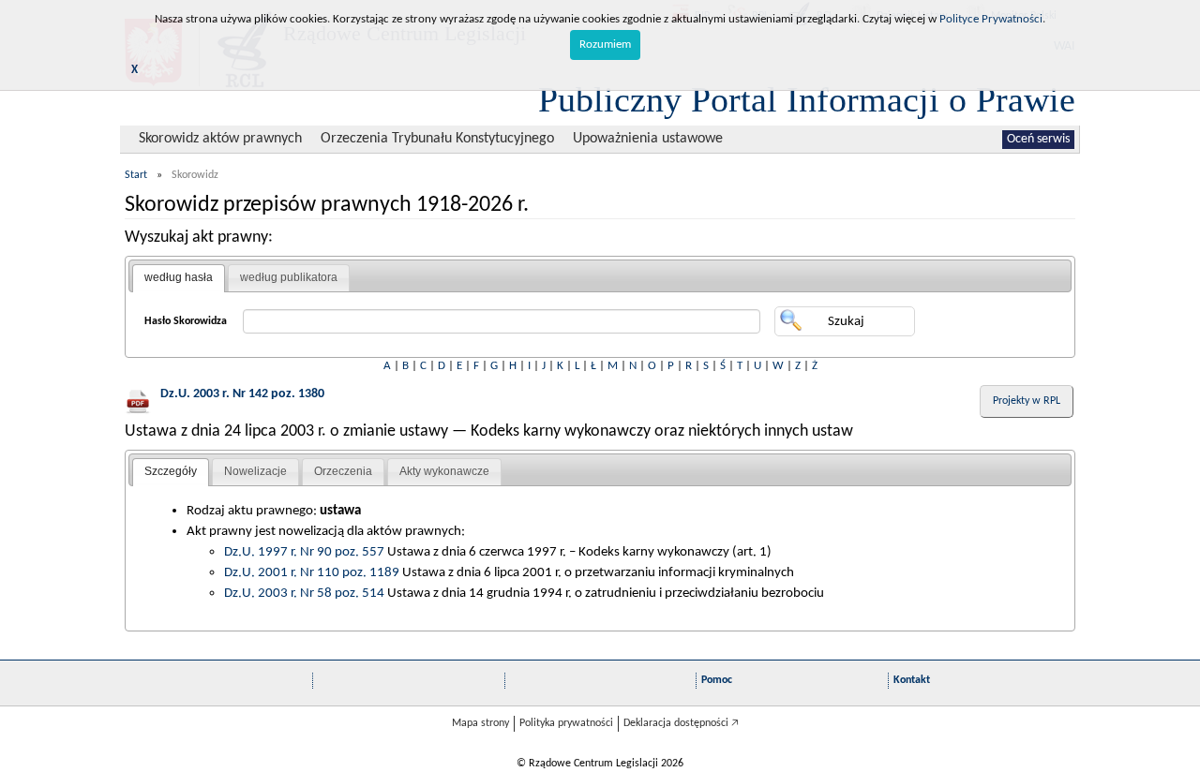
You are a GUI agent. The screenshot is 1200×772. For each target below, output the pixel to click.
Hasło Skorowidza (185, 321)
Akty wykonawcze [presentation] (444, 471)
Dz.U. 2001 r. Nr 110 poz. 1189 (311, 572)
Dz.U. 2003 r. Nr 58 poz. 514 (304, 593)
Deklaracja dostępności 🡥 (681, 723)
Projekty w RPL (1026, 401)
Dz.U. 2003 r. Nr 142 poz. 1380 (242, 394)
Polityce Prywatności (990, 19)
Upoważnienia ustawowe (648, 138)
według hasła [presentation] (178, 277)
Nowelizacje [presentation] (255, 471)
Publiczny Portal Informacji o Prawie (806, 99)
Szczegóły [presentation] (170, 471)
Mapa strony (480, 723)
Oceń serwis (1038, 139)
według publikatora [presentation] (289, 277)
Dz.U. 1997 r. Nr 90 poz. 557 (304, 551)
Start (136, 175)
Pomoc (716, 680)
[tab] (178, 278)
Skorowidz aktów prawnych (220, 138)
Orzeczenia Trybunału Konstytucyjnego (437, 138)
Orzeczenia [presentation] (343, 471)
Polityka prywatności (566, 723)
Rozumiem (605, 44)
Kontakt (911, 680)
